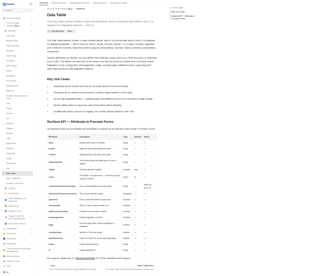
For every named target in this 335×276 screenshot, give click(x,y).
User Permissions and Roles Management (17, 249)
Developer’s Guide (118, 3)
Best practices (11, 256)
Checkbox (10, 61)
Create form (12, 193)
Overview (43, 3)
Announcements (12, 18)
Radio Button (11, 66)
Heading (10, 148)
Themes (10, 188)
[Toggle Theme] (6, 272)
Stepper (9, 128)
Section (9, 113)
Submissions (12, 206)
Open (70, 31)
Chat (8, 103)
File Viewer (11, 163)
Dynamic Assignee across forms (17, 97)
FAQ (6, 266)
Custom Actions (100, 3)
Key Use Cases (58, 79)
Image (8, 158)
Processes (9, 233)
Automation (9, 243)
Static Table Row (13, 178)
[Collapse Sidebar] (31, 4)
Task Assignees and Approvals (15, 199)
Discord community (85, 258)
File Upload (11, 81)
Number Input (12, 41)
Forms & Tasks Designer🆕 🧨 (11, 24)
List (7, 118)
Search (18, 10)
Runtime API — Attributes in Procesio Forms (80, 122)
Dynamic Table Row (14, 183)
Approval (10, 91)
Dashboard (9, 228)
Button (9, 71)
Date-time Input (12, 46)
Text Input (10, 36)
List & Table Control (15, 223)
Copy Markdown (57, 31)
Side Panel (11, 143)
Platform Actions (58, 3)
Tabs (8, 138)
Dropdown (10, 76)
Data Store (9, 238)
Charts (9, 108)
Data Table (11, 173)
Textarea (10, 51)
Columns (10, 123)
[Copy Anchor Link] (71, 79)
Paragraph (10, 153)
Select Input (11, 56)
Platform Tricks (11, 261)
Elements (10, 31)
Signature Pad (12, 86)
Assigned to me (13, 211)
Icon (8, 168)
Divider (9, 133)
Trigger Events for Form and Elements (15, 217)
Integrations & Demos (80, 3)
